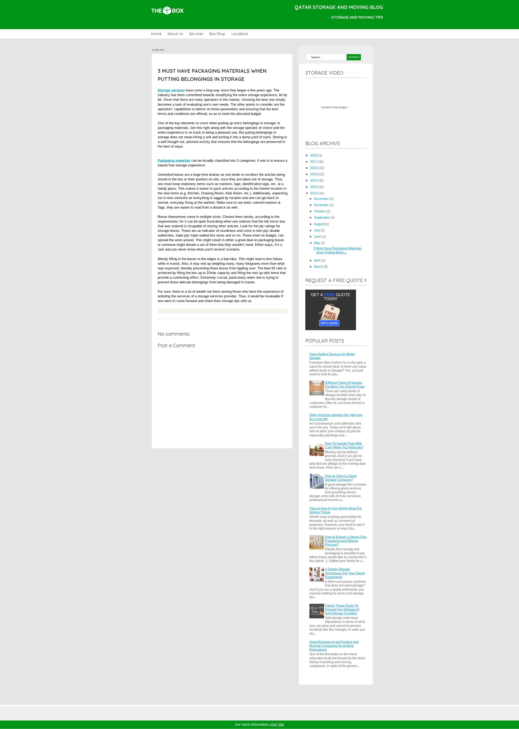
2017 (314, 161)
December (322, 198)
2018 (314, 155)
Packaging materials (174, 160)
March (319, 266)
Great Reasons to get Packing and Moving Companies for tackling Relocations (334, 645)
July (317, 230)
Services (196, 33)
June (318, 236)
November (322, 205)
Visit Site (276, 725)
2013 (314, 187)
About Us (175, 33)
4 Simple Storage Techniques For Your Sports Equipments (345, 573)
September (322, 217)
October (320, 211)
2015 (314, 174)
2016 (314, 168)
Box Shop (217, 33)
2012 (314, 193)
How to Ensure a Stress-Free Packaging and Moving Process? (346, 540)
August (319, 224)
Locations (240, 33)
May (317, 243)
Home (156, 33)
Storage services (171, 90)
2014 (314, 180)
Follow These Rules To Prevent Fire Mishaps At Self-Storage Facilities (342, 609)
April (317, 260)
